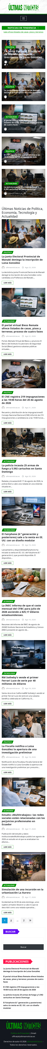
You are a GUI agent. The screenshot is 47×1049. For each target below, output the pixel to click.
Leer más (8, 283)
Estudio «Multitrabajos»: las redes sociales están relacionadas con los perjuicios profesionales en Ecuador (23, 819)
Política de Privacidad (20, 1033)
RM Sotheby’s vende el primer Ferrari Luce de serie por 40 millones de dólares (20, 680)
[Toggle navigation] (23, 18)
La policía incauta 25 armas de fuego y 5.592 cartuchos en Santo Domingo (21, 188)
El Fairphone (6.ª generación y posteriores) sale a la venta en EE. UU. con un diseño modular (22, 537)
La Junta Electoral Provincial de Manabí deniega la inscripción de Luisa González (22, 91)
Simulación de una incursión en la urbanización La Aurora (22, 891)
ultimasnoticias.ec (34, 1041)
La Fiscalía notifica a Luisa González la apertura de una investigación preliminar (19, 749)
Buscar (10, 931)
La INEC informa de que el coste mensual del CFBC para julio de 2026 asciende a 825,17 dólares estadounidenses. (21, 610)
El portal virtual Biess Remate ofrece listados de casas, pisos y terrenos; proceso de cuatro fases (23, 52)
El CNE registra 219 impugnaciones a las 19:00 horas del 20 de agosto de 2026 (22, 156)
